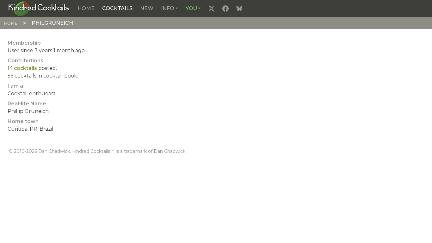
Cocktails (117, 8)
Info (167, 8)
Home (86, 8)
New (146, 8)
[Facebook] (225, 8)
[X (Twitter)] (212, 8)
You (191, 8)
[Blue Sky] (239, 8)
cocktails (25, 68)
